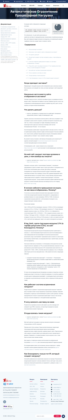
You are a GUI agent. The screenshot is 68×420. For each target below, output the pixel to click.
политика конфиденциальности (11, 397)
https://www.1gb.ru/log (32, 162)
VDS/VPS (32, 5)
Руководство (43, 401)
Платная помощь (34, 403)
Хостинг (23, 5)
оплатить (7, 1)
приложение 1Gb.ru (8, 408)
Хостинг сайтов (33, 384)
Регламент (43, 396)
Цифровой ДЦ (33, 391)
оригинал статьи (58, 33)
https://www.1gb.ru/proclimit (31, 148)
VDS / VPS (32, 386)
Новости (42, 384)
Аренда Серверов (34, 389)
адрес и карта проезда (56, 403)
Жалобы (42, 398)
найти (57, 416)
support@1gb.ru (19, 1)
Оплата (42, 386)
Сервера (40, 5)
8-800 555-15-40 (30, 1)
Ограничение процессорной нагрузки (47, 141)
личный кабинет (62, 1)
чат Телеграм (56, 391)
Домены (32, 393)
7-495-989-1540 (57, 396)
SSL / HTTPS (33, 398)
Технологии (32, 396)
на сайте (43, 1)
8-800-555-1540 (57, 393)
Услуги (48, 5)
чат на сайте (56, 389)
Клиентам (56, 5)
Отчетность (43, 393)
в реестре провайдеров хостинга (11, 395)
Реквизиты (43, 389)
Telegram (50, 1)
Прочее (31, 401)
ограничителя (33, 342)
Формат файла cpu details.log (50, 160)
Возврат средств (44, 403)
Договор (42, 391)
